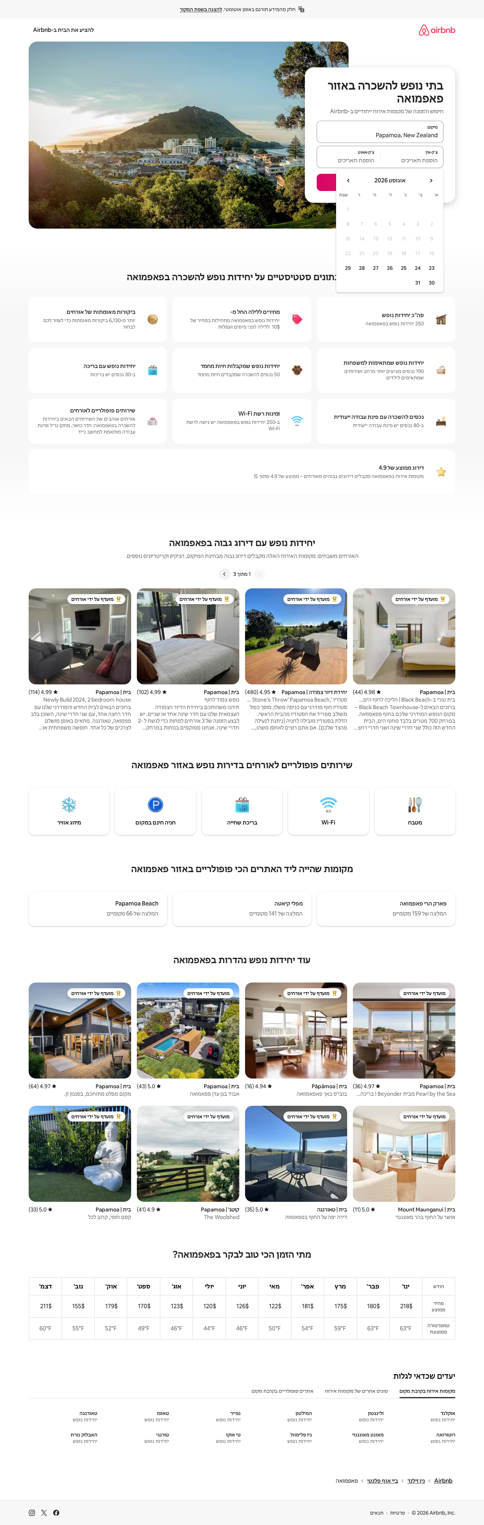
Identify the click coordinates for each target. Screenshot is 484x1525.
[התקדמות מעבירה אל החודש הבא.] (348, 180)
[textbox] (412, 160)
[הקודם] (259, 574)
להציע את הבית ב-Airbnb (63, 30)
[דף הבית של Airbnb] (437, 30)
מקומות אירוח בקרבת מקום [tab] (427, 1391)
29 (348, 268)
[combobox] (380, 135)
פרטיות (397, 1513)
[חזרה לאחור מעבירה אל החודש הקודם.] (431, 180)
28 (362, 268)
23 (432, 268)
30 (432, 282)
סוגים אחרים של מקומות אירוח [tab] (356, 1391)
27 (376, 268)
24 (418, 268)
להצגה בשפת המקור (201, 9)
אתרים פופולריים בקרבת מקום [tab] (282, 1391)
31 (417, 282)
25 (404, 268)
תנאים (376, 1513)
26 (390, 268)
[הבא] (224, 574)
